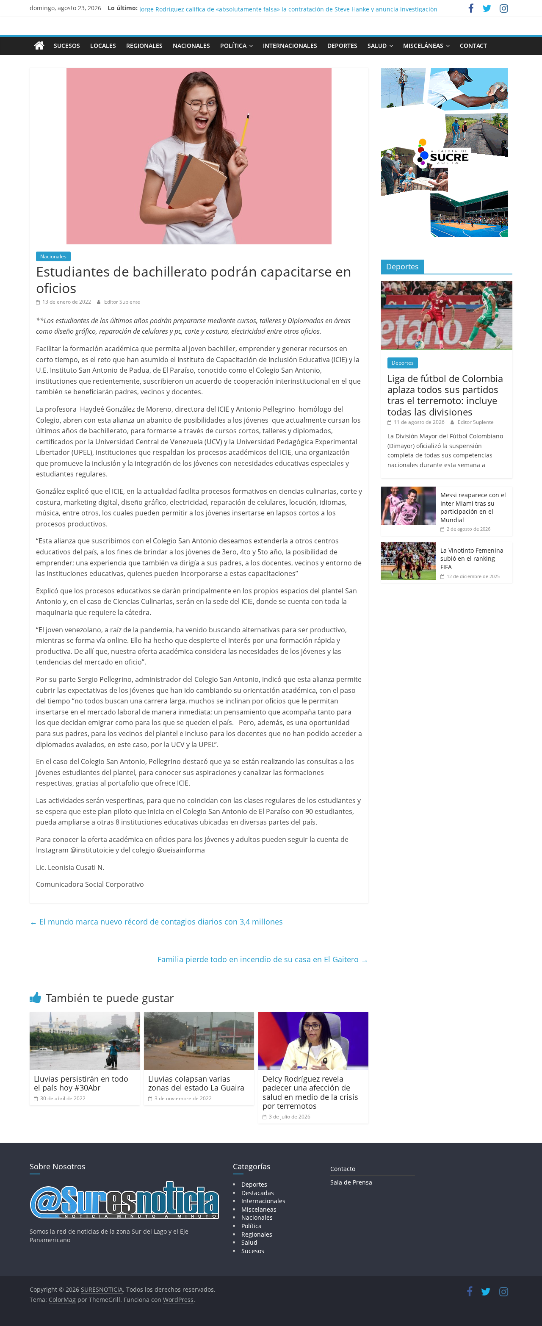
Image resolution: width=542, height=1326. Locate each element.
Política (233, 46)
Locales (103, 46)
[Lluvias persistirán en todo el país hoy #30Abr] (85, 1017)
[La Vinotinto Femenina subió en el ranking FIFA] (408, 547)
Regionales (144, 46)
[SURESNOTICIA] (39, 45)
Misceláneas (423, 46)
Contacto (342, 1169)
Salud (377, 46)
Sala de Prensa (351, 1182)
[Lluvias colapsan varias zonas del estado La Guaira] (199, 1017)
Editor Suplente (122, 301)
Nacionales (191, 46)
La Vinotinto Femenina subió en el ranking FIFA (471, 558)
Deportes (342, 46)
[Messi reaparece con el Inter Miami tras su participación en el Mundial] (408, 491)
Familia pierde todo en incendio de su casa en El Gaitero (263, 959)
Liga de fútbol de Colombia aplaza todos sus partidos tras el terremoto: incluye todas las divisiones (445, 395)
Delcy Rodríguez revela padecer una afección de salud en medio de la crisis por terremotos (310, 1092)
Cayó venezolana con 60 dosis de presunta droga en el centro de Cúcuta (241, 8)
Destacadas (257, 1193)
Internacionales (290, 46)
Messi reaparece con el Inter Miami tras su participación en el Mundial (473, 507)
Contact (473, 46)
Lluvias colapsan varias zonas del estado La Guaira (196, 1083)
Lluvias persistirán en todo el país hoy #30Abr (81, 1083)
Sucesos (67, 46)
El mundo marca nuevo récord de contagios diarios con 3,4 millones (156, 921)
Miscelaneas (259, 1209)
